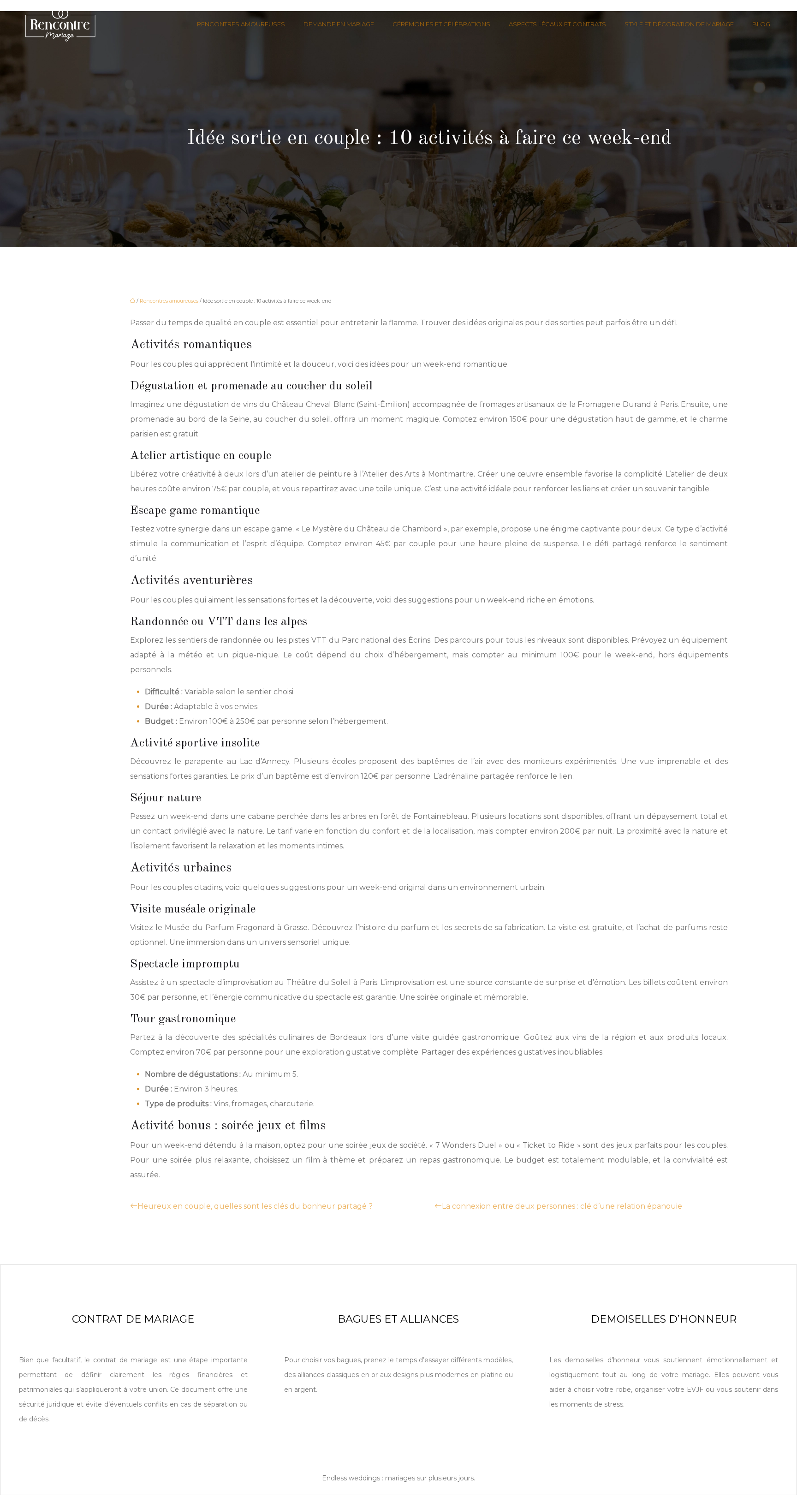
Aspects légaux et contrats (557, 24)
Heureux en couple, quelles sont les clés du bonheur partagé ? (255, 1206)
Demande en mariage (338, 24)
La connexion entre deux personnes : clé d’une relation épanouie (562, 1206)
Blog (761, 24)
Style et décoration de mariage (679, 24)
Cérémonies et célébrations (441, 24)
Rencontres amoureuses (241, 24)
